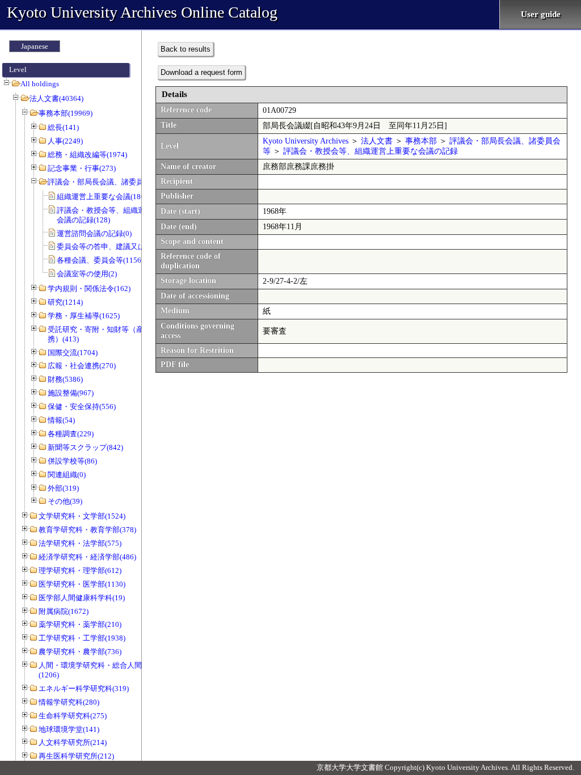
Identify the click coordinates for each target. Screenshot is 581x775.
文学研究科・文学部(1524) (82, 516)
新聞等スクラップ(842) (85, 447)
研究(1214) (65, 302)
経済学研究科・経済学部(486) (87, 557)
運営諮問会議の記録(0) (94, 233)
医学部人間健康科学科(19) (82, 597)
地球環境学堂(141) (69, 729)
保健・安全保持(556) (82, 406)
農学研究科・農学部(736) (80, 651)
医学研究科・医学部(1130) (82, 584)
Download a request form (201, 72)
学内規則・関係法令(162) (89, 288)
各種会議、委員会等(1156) (100, 260)
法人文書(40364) (56, 98)
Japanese (34, 46)
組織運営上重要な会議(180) (102, 196)
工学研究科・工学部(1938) (82, 638)
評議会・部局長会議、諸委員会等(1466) (113, 182)
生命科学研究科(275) (73, 715)
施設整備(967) (71, 393)
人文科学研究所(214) (73, 742)
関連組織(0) (67, 474)
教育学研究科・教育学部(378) (87, 529)
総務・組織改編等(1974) (87, 154)
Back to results (185, 49)
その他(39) (65, 501)
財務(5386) (65, 379)
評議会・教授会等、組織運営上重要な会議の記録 (370, 151)
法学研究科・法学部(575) (80, 543)
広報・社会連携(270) (82, 365)
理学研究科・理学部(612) (80, 570)
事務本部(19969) (65, 113)
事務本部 (421, 141)
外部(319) (63, 488)
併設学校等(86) (72, 461)
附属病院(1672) (64, 611)
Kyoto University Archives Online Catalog (142, 12)
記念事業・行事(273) (82, 168)
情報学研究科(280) (69, 702)
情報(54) (61, 420)
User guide (541, 14)
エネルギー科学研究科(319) (84, 688)
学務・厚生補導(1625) (84, 315)
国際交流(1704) (73, 352)
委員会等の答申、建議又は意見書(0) (116, 246)
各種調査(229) (71, 433)
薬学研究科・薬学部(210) (80, 624)
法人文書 (377, 141)
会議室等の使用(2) (87, 273)
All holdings (39, 83)
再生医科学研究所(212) (76, 756)
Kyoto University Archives (305, 141)
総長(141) (63, 127)
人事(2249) (65, 141)
